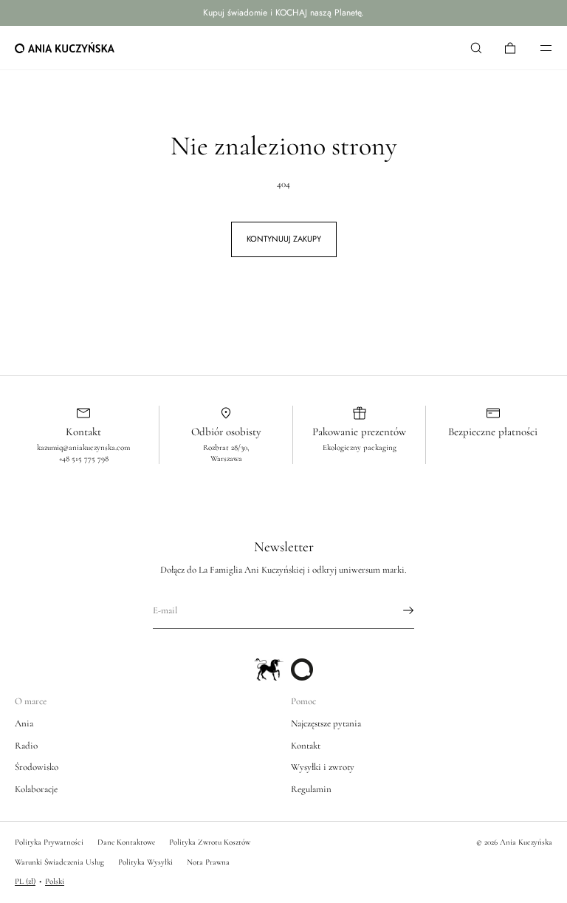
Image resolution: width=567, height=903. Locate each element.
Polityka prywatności (49, 842)
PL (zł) (25, 881)
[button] (476, 47)
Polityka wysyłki (145, 862)
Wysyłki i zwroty (322, 767)
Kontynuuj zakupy (284, 239)
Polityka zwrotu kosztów (209, 842)
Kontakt (305, 746)
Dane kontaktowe (126, 842)
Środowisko (36, 767)
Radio (26, 746)
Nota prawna (208, 862)
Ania (24, 723)
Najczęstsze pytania (326, 723)
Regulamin (311, 789)
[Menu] (536, 47)
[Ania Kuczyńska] (64, 48)
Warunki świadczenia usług (59, 862)
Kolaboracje (36, 789)
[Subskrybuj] (395, 610)
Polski (54, 881)
